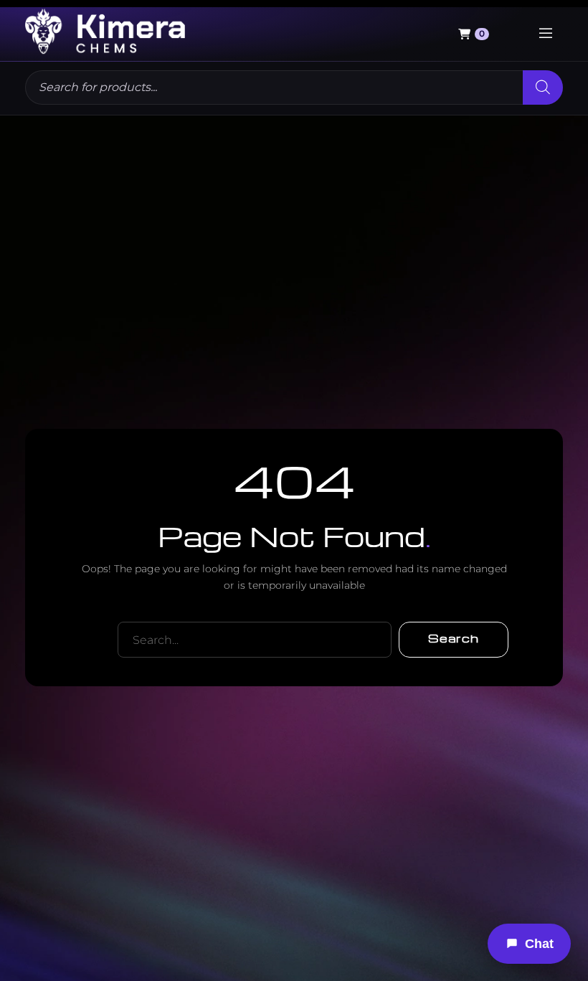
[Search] (543, 87)
